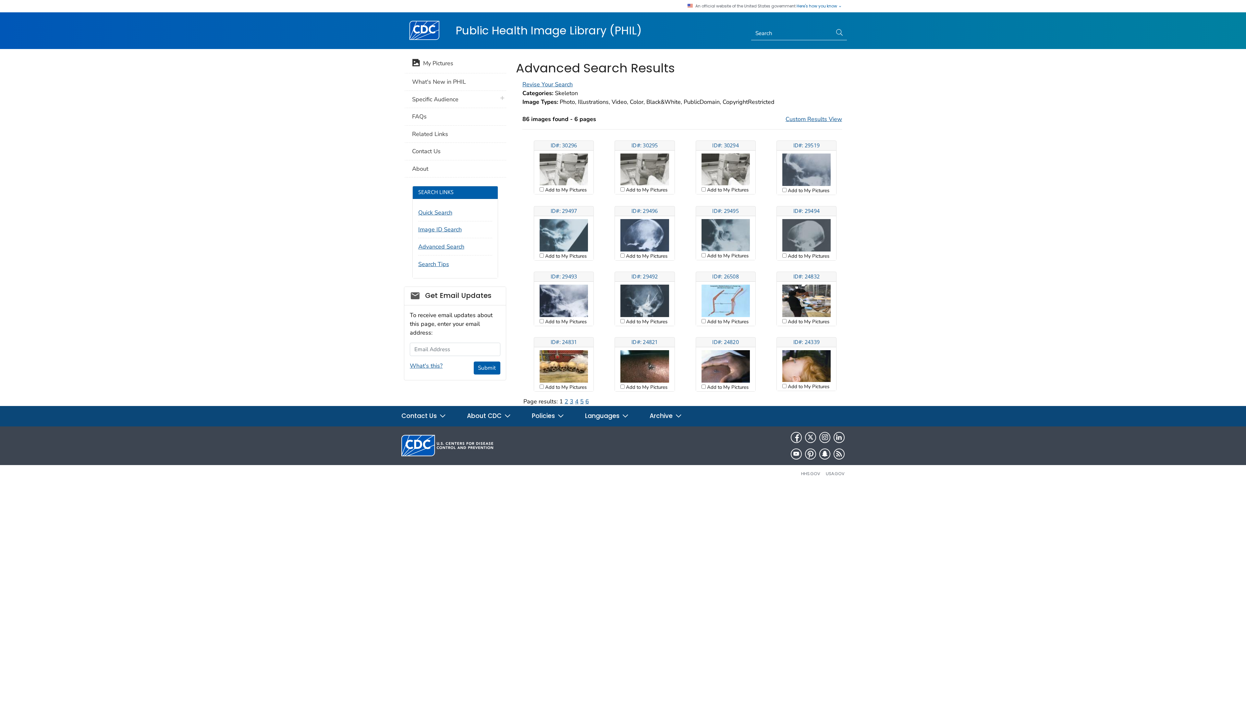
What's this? (426, 366)
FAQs (419, 116)
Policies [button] (544, 416)
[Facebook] (796, 437)
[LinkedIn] (839, 437)
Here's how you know (817, 6)
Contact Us (426, 151)
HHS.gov (810, 474)
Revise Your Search (547, 84)
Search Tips (433, 264)
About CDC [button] (485, 416)
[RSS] (839, 454)
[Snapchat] (824, 454)
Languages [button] (603, 416)
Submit (487, 368)
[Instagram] (824, 437)
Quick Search (435, 212)
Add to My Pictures (565, 190)
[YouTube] (796, 454)
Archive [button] (662, 416)
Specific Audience (435, 99)
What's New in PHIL (439, 82)
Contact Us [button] (419, 416)
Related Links (430, 134)
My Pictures (436, 63)
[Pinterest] (810, 454)
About (420, 169)
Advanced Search (441, 247)
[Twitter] (810, 437)
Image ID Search (440, 229)
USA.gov (835, 474)
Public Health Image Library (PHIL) (549, 30)
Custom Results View (814, 119)
